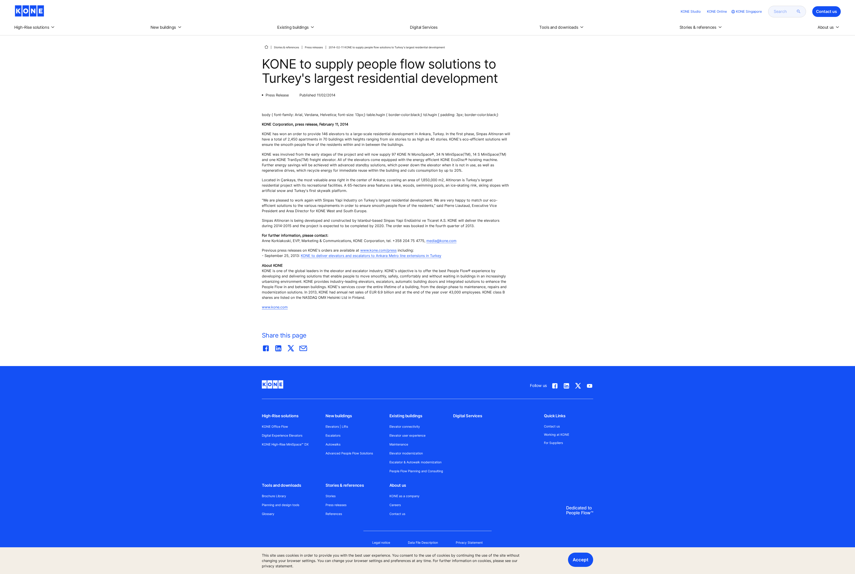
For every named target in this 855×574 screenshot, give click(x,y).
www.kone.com (275, 307)
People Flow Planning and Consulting (416, 471)
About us (397, 485)
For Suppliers (553, 443)
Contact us (397, 514)
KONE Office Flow (275, 426)
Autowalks (333, 444)
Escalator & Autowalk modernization (415, 462)
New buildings (339, 415)
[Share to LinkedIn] (278, 347)
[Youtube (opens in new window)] (589, 385)
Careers (395, 505)
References (334, 514)
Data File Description (423, 542)
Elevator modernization (406, 453)
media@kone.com (441, 240)
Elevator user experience (407, 435)
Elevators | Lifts (337, 426)
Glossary (268, 514)
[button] (35, 27)
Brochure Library (274, 496)
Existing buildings (405, 415)
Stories (331, 496)
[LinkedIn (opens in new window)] (566, 385)
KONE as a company (404, 496)
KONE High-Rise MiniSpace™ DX (285, 444)
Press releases (314, 47)
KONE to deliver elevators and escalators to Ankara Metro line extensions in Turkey (371, 255)
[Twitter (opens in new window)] (578, 385)
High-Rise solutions (280, 415)
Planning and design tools (280, 505)
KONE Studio (691, 11)
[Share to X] (291, 347)
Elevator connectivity (404, 426)
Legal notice (381, 542)
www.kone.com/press (378, 250)
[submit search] (798, 11)
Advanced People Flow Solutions (349, 453)
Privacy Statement (469, 542)
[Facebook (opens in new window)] (554, 385)
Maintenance (398, 444)
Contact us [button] (826, 11)
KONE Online (717, 11)
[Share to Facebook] (266, 347)
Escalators (333, 435)
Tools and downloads (281, 485)
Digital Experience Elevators (282, 435)
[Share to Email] (303, 347)
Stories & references (286, 47)
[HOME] (266, 47)
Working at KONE (556, 434)
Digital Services (467, 415)
